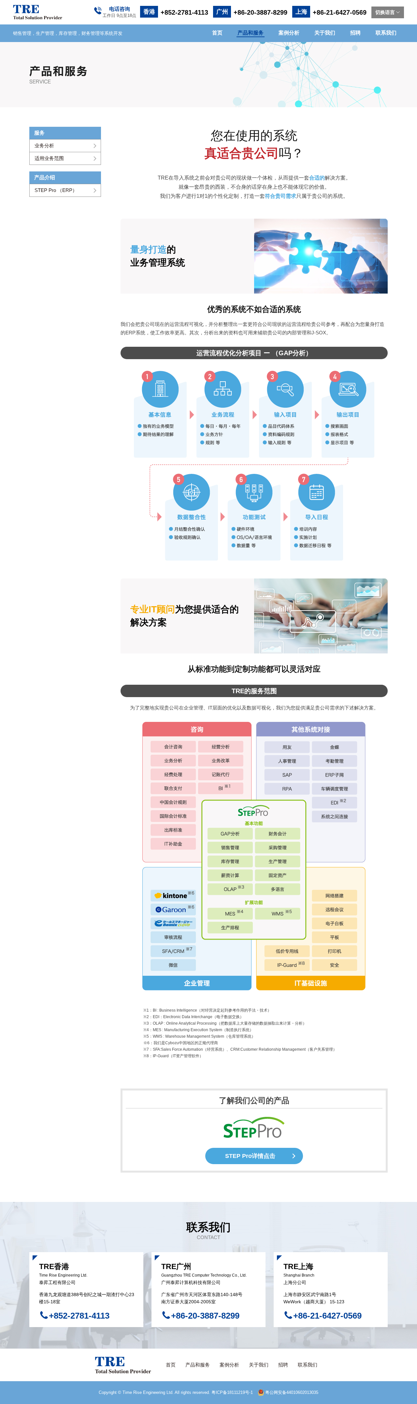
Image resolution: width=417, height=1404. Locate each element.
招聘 (355, 33)
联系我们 (386, 33)
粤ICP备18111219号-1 (232, 1392)
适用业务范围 (49, 158)
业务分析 (44, 145)
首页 (217, 33)
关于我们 (324, 33)
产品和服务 (250, 33)
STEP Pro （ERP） (56, 190)
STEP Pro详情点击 (250, 1156)
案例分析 (289, 33)
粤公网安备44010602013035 (291, 1392)
